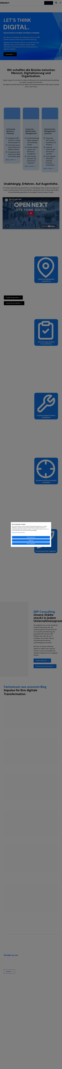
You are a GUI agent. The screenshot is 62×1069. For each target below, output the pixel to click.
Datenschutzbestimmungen (18, 532)
